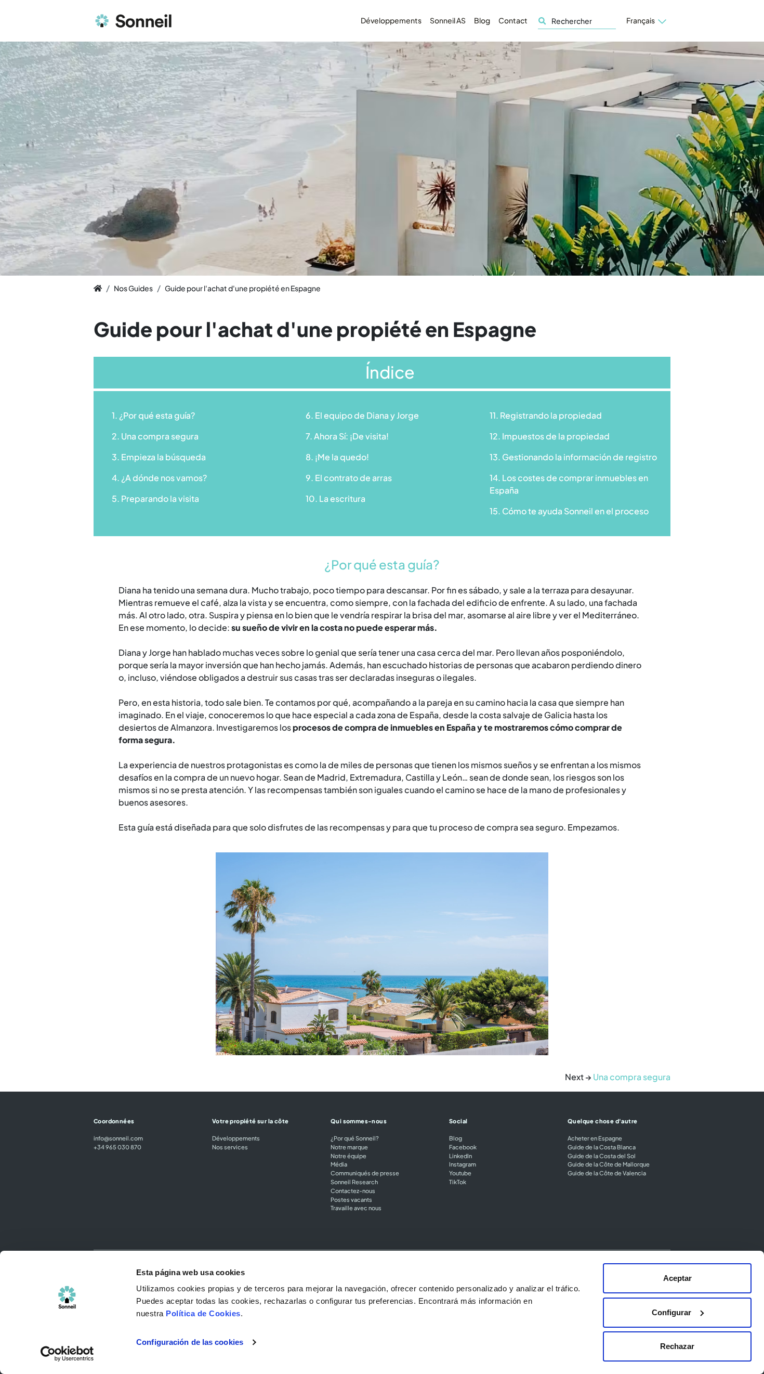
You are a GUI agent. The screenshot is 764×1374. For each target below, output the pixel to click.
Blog (482, 20)
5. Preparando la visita (155, 498)
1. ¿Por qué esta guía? (153, 415)
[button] (646, 21)
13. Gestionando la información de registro (573, 456)
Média (339, 1164)
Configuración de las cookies (189, 1342)
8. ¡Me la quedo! (337, 456)
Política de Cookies (203, 1313)
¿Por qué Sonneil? (355, 1138)
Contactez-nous (353, 1190)
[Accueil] (98, 288)
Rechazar (677, 1346)
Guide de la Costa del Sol (602, 1155)
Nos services (230, 1146)
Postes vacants (351, 1199)
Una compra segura (631, 1076)
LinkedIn (460, 1155)
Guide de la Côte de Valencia (607, 1172)
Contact (513, 20)
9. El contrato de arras (349, 477)
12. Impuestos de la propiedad (550, 436)
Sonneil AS (448, 20)
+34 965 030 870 (117, 1146)
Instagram (462, 1164)
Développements (391, 20)
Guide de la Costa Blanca (602, 1146)
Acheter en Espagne (595, 1138)
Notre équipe (348, 1155)
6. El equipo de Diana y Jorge (362, 415)
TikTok (457, 1181)
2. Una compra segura (155, 436)
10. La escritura (335, 498)
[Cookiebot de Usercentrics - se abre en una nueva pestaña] (67, 1354)
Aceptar (677, 1278)
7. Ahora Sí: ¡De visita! (347, 436)
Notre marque (349, 1146)
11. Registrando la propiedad (546, 415)
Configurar (671, 1312)
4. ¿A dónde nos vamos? (159, 477)
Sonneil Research (354, 1181)
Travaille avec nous (356, 1207)
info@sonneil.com (118, 1138)
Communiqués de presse (365, 1172)
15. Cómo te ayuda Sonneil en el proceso (569, 510)
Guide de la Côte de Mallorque (609, 1164)
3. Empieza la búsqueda (159, 456)
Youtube (460, 1172)
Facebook (463, 1146)
